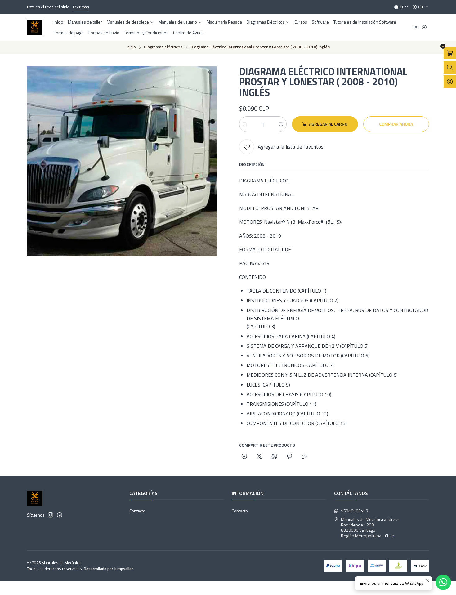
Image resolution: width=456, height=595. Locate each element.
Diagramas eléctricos (163, 47)
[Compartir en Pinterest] (289, 456)
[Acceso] (450, 81)
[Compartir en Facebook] (244, 456)
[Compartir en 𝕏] (259, 456)
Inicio (131, 47)
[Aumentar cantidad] (281, 124)
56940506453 (354, 511)
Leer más (81, 7)
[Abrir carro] (450, 53)
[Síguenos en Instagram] (416, 27)
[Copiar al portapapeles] (304, 456)
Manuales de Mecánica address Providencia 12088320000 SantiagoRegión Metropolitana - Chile (370, 527)
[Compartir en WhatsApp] (274, 456)
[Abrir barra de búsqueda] (450, 67)
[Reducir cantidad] (244, 124)
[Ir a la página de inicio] (34, 27)
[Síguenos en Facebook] (424, 27)
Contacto (137, 511)
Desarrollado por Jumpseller (108, 569)
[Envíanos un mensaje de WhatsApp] (443, 582)
